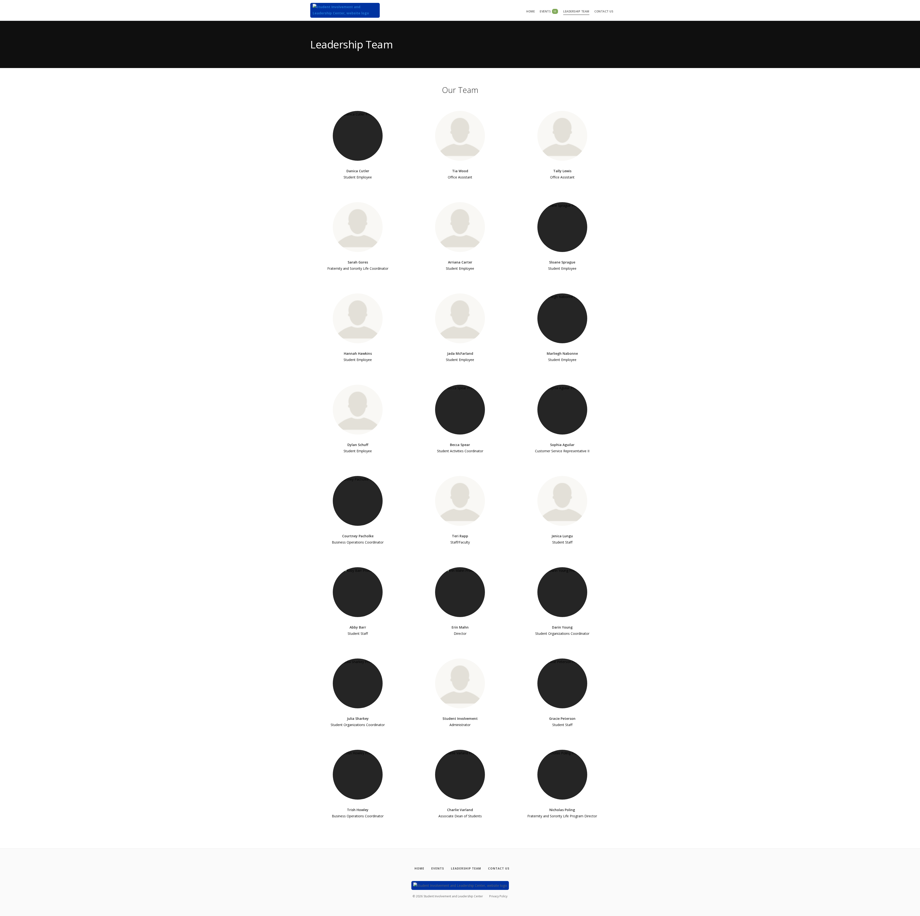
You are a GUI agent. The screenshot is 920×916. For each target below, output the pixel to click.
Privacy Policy (498, 896)
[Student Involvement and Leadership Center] (345, 10)
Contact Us (603, 11)
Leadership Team (576, 11)
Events (548, 11)
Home (530, 11)
